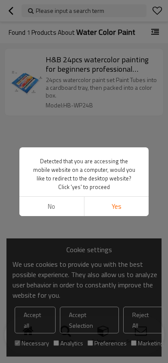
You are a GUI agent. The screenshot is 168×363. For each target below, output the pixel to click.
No (51, 206)
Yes (116, 206)
